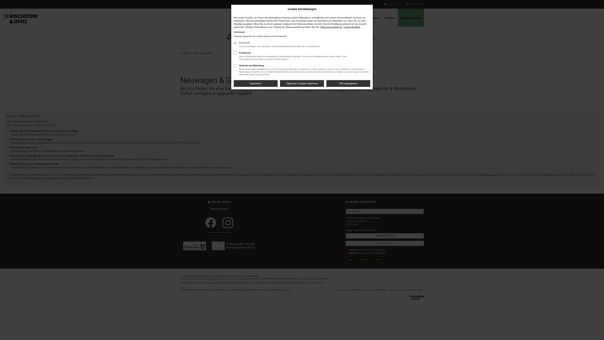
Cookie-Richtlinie (352, 27)
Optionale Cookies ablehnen (302, 83)
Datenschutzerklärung (331, 27)
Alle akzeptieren (348, 83)
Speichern (255, 83)
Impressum (239, 32)
